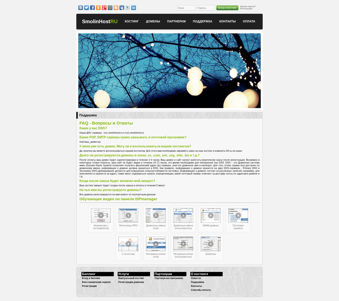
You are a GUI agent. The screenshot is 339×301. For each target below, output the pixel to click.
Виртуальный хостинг (131, 278)
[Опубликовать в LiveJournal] (127, 7)
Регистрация (246, 8)
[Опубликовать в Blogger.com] (116, 7)
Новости (196, 278)
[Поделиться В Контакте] (80, 7)
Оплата (249, 21)
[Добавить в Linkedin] (133, 7)
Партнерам (176, 21)
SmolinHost (100, 21)
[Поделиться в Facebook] (92, 7)
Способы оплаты (201, 290)
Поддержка (202, 21)
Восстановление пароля (96, 282)
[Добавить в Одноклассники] (98, 7)
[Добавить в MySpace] (121, 7)
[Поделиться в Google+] (104, 7)
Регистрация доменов (131, 282)
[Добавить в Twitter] (86, 7)
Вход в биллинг (227, 7)
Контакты (227, 21)
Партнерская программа (169, 278)
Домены (153, 21)
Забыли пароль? (248, 6)
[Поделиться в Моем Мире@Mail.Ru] (110, 7)
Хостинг (132, 21)
